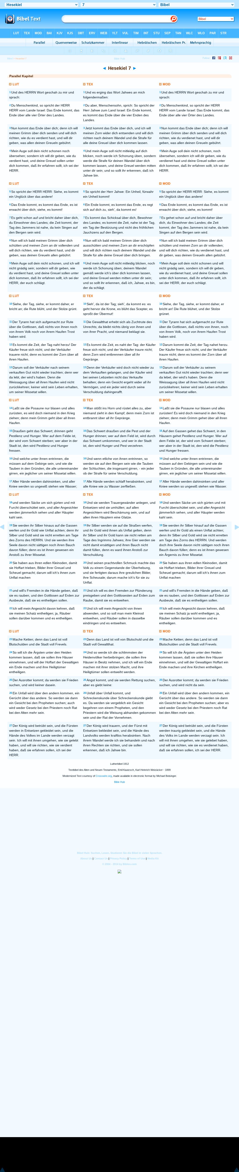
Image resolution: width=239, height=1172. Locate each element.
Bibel (10, 58)
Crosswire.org (104, 776)
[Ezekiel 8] (233, 538)
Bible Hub (119, 782)
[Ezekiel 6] (6, 538)
